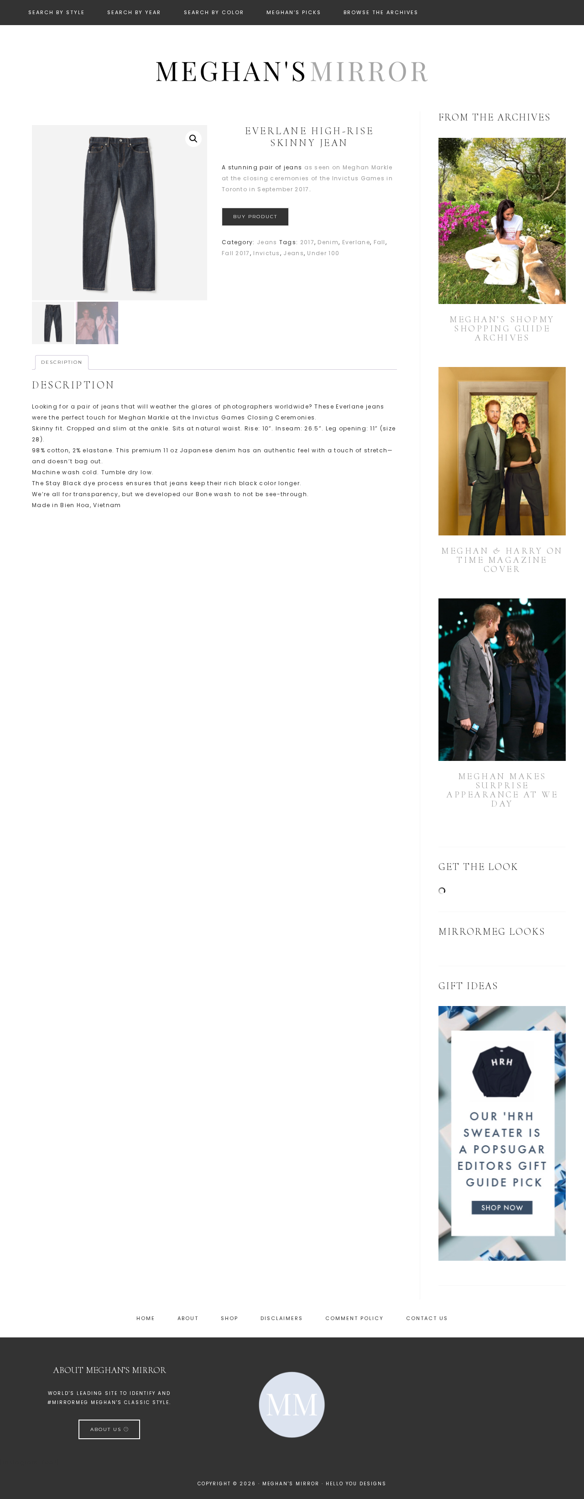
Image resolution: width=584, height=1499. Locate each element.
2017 (307, 242)
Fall (380, 242)
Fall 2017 (236, 253)
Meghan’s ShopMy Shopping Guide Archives (502, 328)
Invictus (266, 253)
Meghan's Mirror (292, 70)
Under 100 (323, 253)
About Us (107, 1429)
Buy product (255, 217)
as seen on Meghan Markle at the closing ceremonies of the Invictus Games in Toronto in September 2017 (307, 178)
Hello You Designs (356, 1483)
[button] (193, 139)
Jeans (267, 242)
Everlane (356, 242)
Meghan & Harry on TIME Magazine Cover (502, 560)
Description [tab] (62, 362)
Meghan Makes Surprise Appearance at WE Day (502, 790)
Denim (328, 242)
